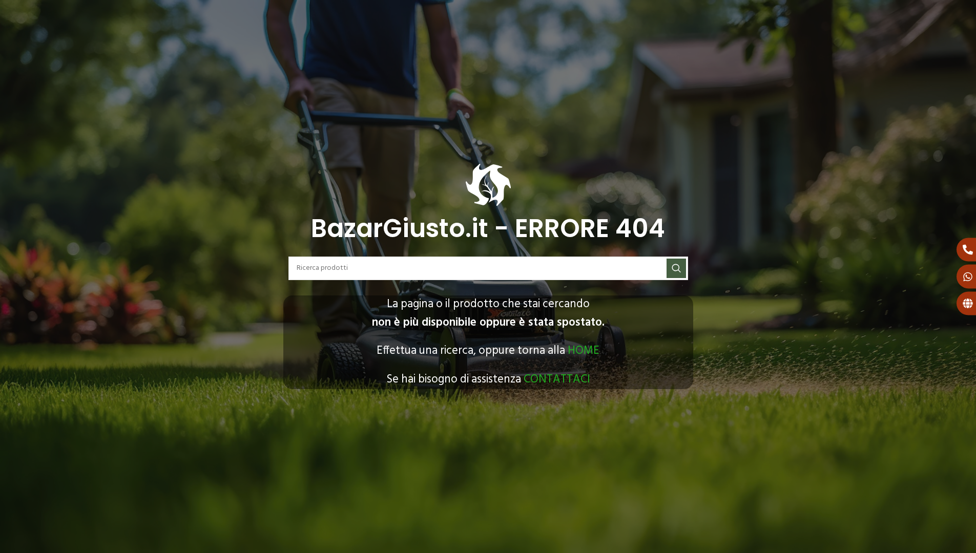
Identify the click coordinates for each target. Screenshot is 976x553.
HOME (583, 351)
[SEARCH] (676, 268)
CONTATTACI (557, 379)
